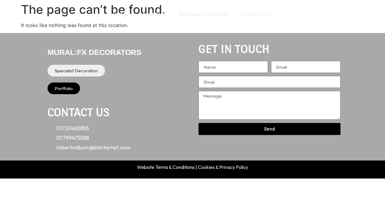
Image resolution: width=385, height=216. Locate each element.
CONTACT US (256, 14)
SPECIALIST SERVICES (203, 14)
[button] (76, 70)
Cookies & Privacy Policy (223, 167)
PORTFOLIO (152, 14)
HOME (120, 14)
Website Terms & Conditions (166, 167)
